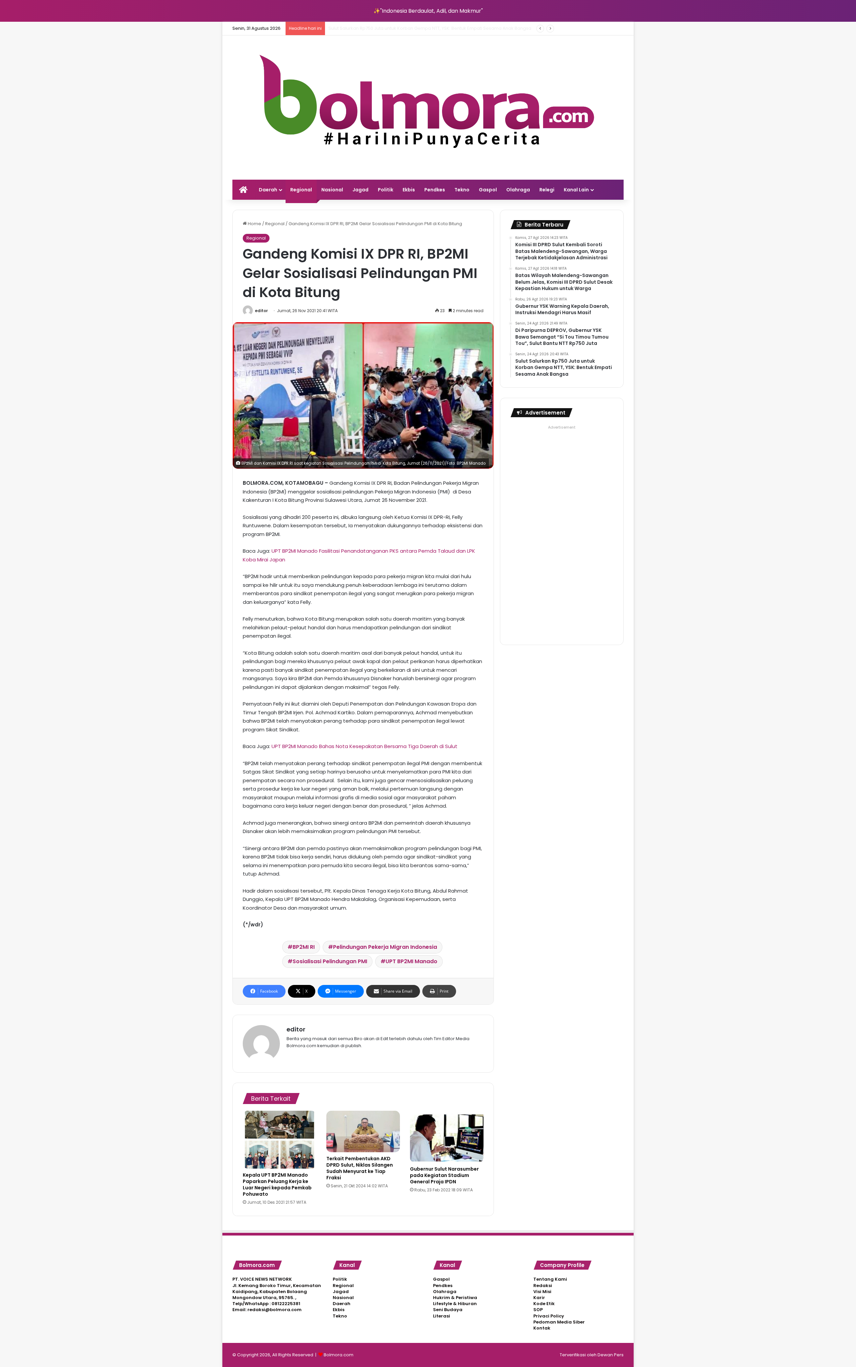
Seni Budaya (447, 1309)
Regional (301, 189)
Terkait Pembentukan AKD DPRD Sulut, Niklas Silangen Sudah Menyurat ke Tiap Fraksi (359, 1168)
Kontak (541, 1328)
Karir (539, 1297)
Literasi (441, 1316)
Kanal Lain (576, 189)
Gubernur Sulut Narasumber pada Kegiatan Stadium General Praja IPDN (444, 1175)
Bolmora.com (338, 1355)
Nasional (332, 189)
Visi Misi (542, 1291)
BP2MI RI (304, 947)
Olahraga (518, 189)
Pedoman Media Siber (559, 1322)
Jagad (360, 189)
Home (254, 223)
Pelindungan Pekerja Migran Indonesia (385, 947)
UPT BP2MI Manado (411, 961)
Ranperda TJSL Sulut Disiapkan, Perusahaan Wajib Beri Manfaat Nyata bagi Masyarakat (422, 28)
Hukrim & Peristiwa (455, 1297)
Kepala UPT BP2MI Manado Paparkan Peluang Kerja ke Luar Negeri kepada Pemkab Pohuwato (277, 1184)
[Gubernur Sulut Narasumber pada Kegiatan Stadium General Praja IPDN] (447, 1137)
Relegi (546, 189)
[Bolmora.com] (428, 107)
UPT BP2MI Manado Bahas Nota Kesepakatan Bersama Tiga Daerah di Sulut (364, 746)
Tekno (461, 189)
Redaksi (542, 1285)
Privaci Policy (548, 1316)
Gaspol (488, 189)
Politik (385, 189)
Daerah (268, 189)
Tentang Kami (550, 1279)
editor (261, 310)
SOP (538, 1309)
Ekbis (409, 189)
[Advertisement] (562, 532)
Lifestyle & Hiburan (455, 1303)
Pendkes (434, 189)
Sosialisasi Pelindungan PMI (330, 961)
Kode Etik (544, 1303)
